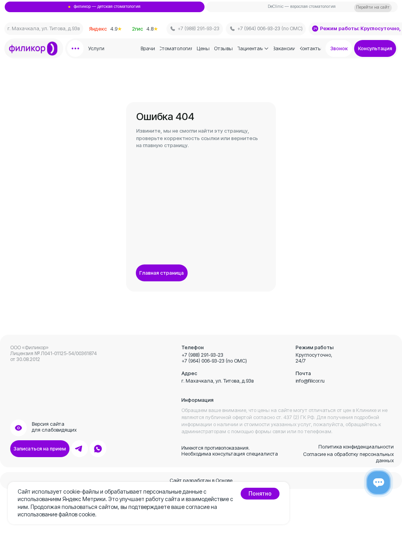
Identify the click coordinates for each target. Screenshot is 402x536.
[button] (375, 48)
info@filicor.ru (310, 381)
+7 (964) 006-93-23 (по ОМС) (214, 361)
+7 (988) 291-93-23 (202, 355)
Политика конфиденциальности (356, 447)
